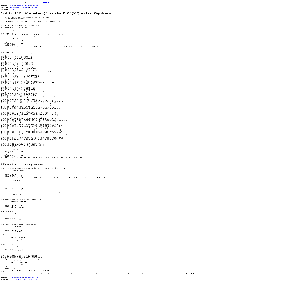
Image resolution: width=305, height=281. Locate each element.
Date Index (12, 5)
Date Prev (11, 7)
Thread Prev (26, 7)
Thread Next (33, 7)
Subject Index (19, 5)
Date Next (17, 7)
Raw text (11, 9)
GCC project (46, 2)
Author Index (27, 5)
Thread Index (35, 5)
